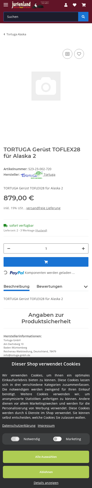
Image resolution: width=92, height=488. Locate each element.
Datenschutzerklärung (19, 425)
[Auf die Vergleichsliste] (67, 54)
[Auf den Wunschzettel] (79, 54)
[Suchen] (83, 16)
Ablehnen (46, 472)
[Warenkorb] (83, 4)
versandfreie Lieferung (43, 208)
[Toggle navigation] (6, 3)
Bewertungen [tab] (49, 286)
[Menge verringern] (9, 248)
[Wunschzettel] (74, 4)
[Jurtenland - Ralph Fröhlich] (30, 5)
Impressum (46, 425)
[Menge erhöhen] (83, 248)
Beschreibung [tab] (16, 286)
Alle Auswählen (46, 457)
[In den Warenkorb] (46, 262)
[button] (66, 4)
